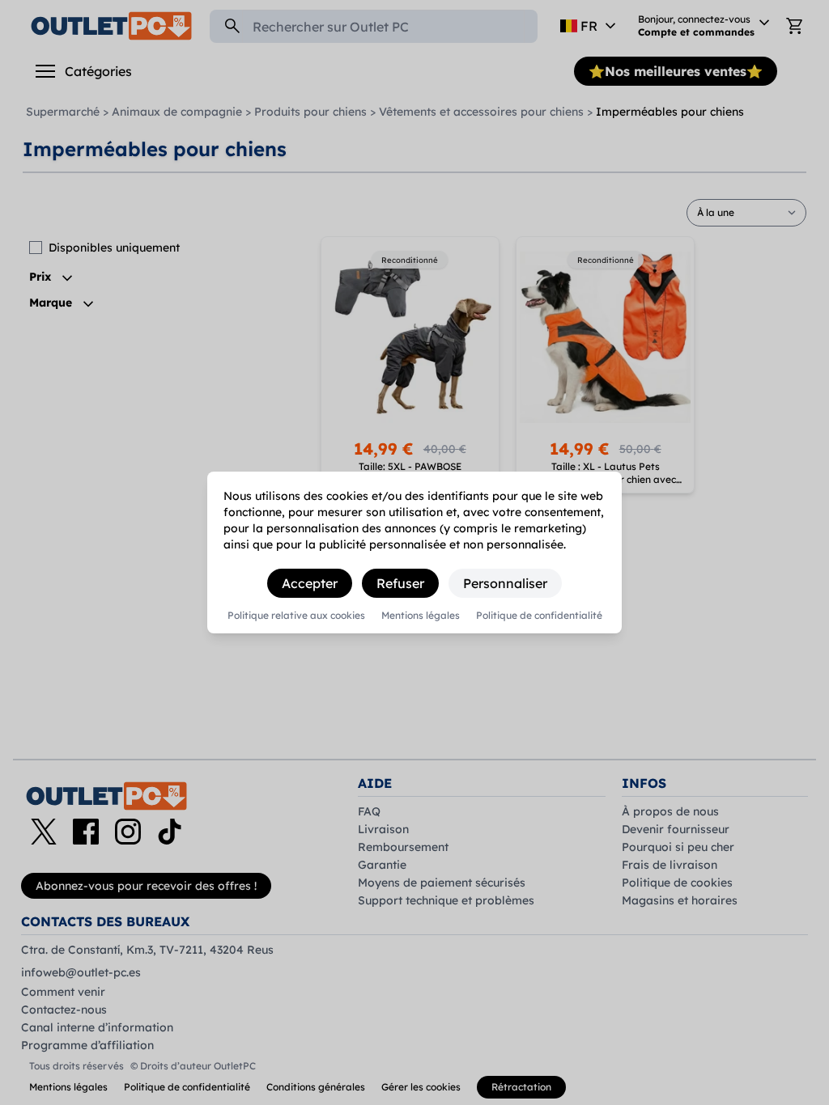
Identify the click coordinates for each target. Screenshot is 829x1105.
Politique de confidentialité (539, 615)
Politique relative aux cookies (296, 615)
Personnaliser (505, 583)
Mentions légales (420, 615)
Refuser (400, 583)
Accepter (310, 583)
